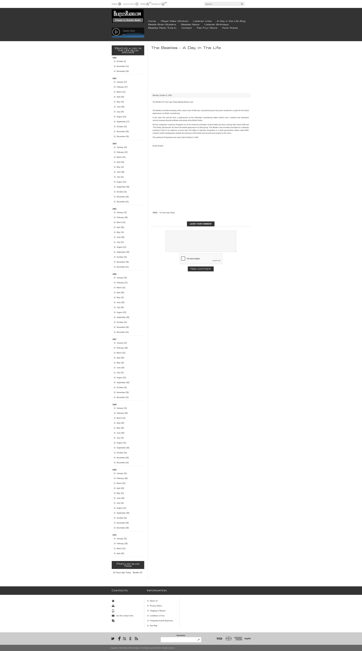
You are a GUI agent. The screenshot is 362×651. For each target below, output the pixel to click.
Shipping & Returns (158, 611)
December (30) (123, 528)
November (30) (123, 131)
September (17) (123, 122)
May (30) (120, 428)
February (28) (122, 217)
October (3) (121, 61)
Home (152, 21)
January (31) (122, 212)
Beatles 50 (137, 572)
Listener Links (202, 21)
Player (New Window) (174, 21)
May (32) (120, 363)
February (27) (122, 87)
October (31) (122, 127)
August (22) (121, 117)
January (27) (122, 82)
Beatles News (190, 25)
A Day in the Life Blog (231, 21)
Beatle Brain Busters (162, 25)
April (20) (120, 553)
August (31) (121, 182)
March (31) (121, 92)
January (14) (122, 147)
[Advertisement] (200, 73)
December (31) (123, 202)
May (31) (120, 102)
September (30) (123, 187)
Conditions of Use (157, 616)
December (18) (123, 71)
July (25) (120, 112)
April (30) (120, 97)
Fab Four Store (207, 28)
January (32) (122, 278)
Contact (186, 28)
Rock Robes (230, 28)
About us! (154, 601)
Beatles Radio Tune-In (162, 28)
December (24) (123, 136)
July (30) (120, 307)
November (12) (123, 66)
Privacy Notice (156, 606)
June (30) (120, 107)
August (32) (121, 312)
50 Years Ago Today (167, 213)
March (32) (121, 483)
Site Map (153, 626)
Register (115, 4)
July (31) (120, 177)
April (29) (120, 488)
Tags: (155, 213)
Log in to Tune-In (129, 4)
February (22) (122, 152)
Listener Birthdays (216, 25)
